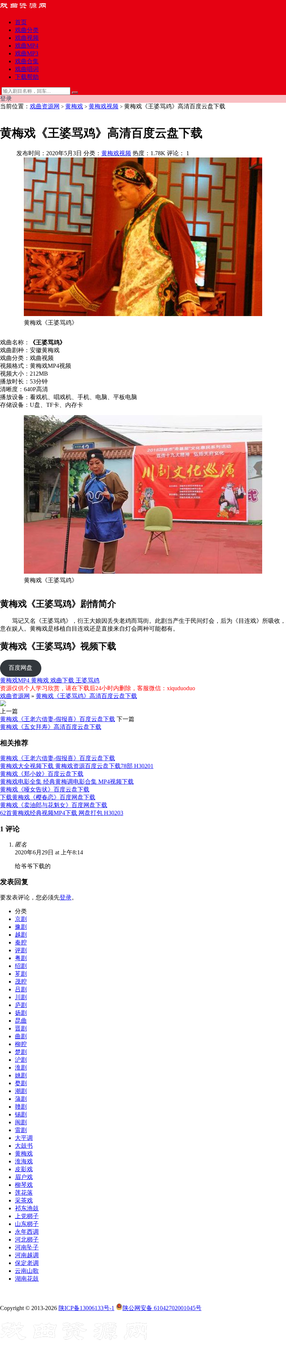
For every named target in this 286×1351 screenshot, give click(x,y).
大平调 (24, 1138)
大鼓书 (24, 1146)
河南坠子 (27, 1247)
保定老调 (27, 1263)
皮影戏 (24, 1169)
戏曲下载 (63, 680)
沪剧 (21, 1060)
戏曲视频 (27, 38)
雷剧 (21, 1130)
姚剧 (21, 1075)
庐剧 (21, 1005)
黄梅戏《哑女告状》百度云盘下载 (44, 789)
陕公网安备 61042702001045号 (162, 1308)
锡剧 (21, 1114)
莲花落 (24, 1192)
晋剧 (21, 1028)
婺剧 (21, 1083)
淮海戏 (24, 1161)
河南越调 (27, 1255)
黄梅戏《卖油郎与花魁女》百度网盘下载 (53, 805)
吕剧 (21, 989)
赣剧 (21, 1106)
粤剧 (21, 958)
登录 (66, 897)
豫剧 (21, 927)
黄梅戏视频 (103, 106)
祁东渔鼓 (27, 1208)
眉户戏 (24, 1177)
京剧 (21, 919)
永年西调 (27, 1232)
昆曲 (21, 1020)
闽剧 (21, 1122)
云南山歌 (27, 1271)
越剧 (21, 934)
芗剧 (21, 974)
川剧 (21, 997)
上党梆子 (27, 1216)
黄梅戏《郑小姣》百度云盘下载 (41, 774)
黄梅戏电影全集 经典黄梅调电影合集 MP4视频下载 (67, 781)
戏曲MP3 (26, 53)
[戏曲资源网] (28, 9)
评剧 (21, 950)
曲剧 (21, 1036)
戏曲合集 (27, 61)
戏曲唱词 (27, 69)
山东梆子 (27, 1224)
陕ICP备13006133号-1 (86, 1308)
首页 (21, 22)
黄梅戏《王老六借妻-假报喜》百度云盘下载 (57, 719)
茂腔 (21, 981)
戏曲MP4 (26, 45)
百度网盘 (20, 668)
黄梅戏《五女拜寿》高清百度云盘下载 (50, 727)
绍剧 (21, 966)
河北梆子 (27, 1239)
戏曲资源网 (45, 106)
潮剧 (21, 1091)
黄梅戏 (74, 106)
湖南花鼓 (27, 1278)
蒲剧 (21, 1099)
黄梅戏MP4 (15, 680)
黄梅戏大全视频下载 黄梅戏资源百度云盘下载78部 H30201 (76, 766)
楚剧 (21, 1052)
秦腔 (21, 942)
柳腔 (21, 1044)
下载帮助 (27, 77)
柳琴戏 (24, 1185)
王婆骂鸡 (87, 680)
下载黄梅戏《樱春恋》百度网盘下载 (47, 797)
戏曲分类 (27, 30)
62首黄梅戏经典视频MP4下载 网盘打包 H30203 (61, 813)
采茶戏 (24, 1200)
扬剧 (21, 1013)
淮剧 (21, 1067)
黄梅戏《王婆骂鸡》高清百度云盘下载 (86, 696)
